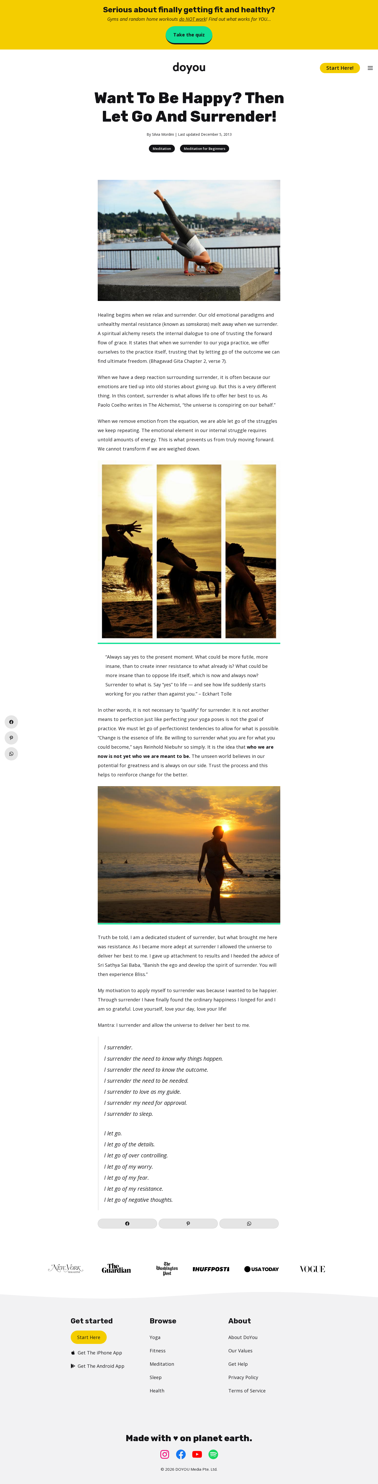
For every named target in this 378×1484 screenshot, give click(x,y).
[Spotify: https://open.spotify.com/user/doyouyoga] (213, 1454)
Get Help (238, 1364)
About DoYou (243, 1337)
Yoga (155, 1337)
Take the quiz (189, 35)
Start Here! (340, 67)
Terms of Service (247, 1391)
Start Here (88, 1337)
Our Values (240, 1351)
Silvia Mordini (163, 134)
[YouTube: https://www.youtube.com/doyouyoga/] (197, 1454)
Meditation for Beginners (204, 148)
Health (157, 1391)
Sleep (156, 1377)
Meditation (162, 148)
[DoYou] (189, 68)
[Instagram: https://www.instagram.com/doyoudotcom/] (164, 1454)
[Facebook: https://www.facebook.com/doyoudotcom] (181, 1454)
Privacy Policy (243, 1377)
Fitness (158, 1351)
